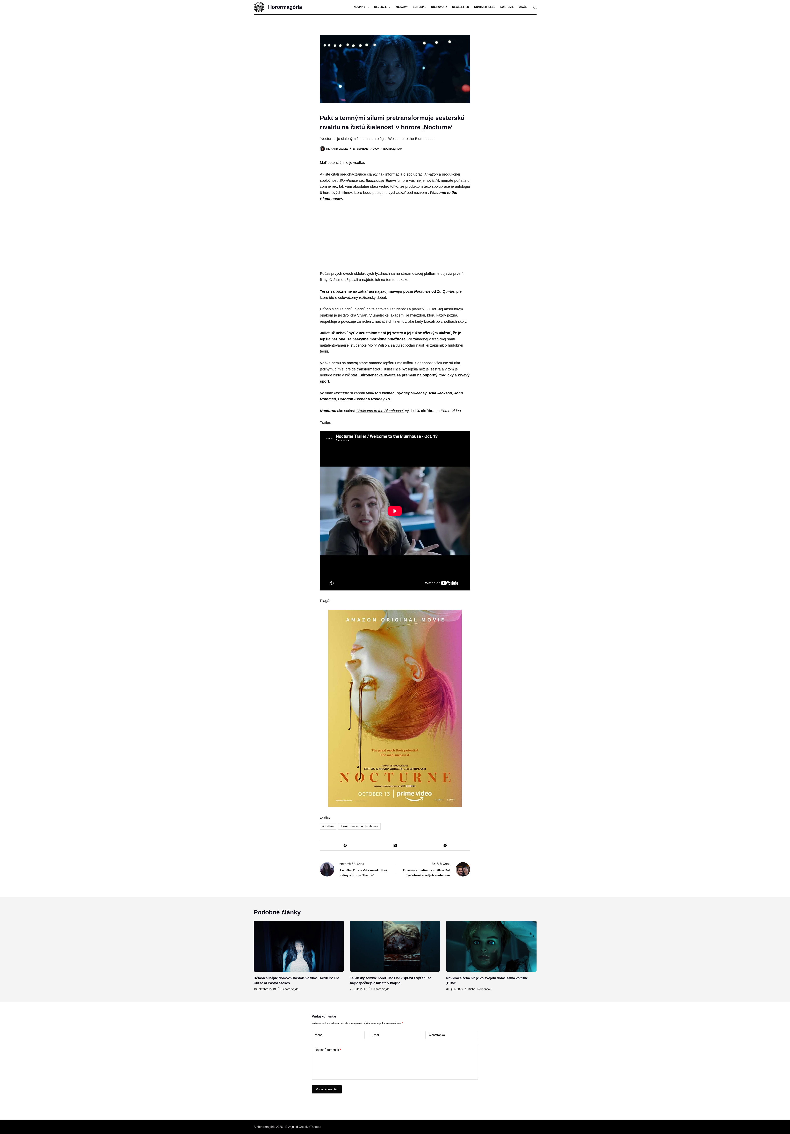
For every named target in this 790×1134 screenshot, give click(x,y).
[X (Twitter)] (395, 845)
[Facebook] (345, 845)
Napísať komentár (328, 1049)
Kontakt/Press (484, 7)
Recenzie (380, 7)
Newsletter (460, 7)
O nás (523, 7)
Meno (318, 1035)
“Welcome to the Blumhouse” (380, 411)
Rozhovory (439, 7)
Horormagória (285, 7)
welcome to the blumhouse (359, 826)
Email (375, 1035)
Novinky (359, 7)
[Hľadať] (535, 7)
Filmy (399, 148)
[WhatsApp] (445, 845)
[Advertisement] (395, 236)
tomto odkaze (397, 280)
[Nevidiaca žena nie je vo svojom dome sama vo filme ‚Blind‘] (491, 946)
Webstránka (437, 1035)
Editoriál (419, 7)
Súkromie (507, 7)
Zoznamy (402, 7)
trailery (328, 826)
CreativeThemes (310, 1126)
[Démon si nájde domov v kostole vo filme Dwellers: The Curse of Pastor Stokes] (299, 946)
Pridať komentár (327, 1089)
